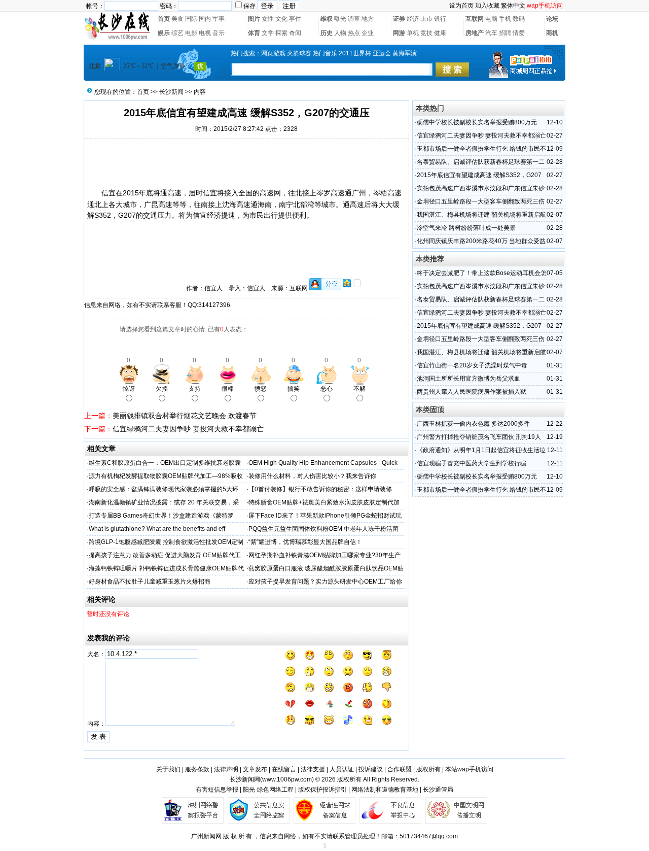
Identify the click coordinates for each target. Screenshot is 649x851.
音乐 (218, 33)
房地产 (474, 33)
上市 (426, 18)
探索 (281, 33)
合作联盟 (399, 769)
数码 (519, 18)
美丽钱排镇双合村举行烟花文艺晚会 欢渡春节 (185, 416)
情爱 (519, 33)
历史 (326, 33)
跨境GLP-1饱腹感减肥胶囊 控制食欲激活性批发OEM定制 (166, 542)
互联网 (474, 18)
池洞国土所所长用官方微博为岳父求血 (468, 378)
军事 (218, 18)
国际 (191, 18)
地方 (368, 18)
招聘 (505, 33)
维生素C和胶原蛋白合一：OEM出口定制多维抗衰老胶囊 (165, 462)
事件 (295, 18)
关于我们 (168, 769)
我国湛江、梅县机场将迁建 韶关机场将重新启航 (481, 214)
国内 (205, 18)
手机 (505, 18)
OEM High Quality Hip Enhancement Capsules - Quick (323, 462)
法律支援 (313, 769)
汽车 (491, 33)
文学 (268, 33)
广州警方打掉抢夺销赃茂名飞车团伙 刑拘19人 (479, 436)
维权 (326, 18)
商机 (552, 33)
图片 (254, 18)
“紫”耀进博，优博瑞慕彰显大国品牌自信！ (305, 542)
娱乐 (164, 33)
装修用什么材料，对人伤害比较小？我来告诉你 (312, 476)
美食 (177, 18)
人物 (340, 33)
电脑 (491, 18)
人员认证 (342, 769)
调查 (354, 18)
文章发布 (255, 769)
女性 (268, 18)
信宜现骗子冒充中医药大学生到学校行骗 (471, 463)
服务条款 (197, 769)
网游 (399, 33)
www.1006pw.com (287, 779)
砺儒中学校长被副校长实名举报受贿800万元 (477, 122)
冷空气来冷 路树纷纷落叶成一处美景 (466, 227)
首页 (164, 18)
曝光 (340, 18)
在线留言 (284, 769)
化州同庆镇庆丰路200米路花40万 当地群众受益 (481, 241)
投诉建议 (370, 769)
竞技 (426, 33)
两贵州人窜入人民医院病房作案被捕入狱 (471, 391)
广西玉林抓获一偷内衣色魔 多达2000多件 (473, 423)
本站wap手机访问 (469, 769)
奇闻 (295, 33)
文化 (281, 18)
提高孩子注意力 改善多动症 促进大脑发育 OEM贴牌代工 (165, 555)
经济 (413, 18)
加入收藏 (487, 5)
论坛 (552, 18)
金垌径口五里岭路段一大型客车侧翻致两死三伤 (481, 201)
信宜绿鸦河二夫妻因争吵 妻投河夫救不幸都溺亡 (188, 429)
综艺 (177, 33)
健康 (440, 33)
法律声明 (226, 769)
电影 (191, 33)
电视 (205, 33)
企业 (368, 33)
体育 (254, 33)
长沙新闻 (171, 91)
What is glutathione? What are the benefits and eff (157, 528)
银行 (440, 18)
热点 (354, 33)
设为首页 (461, 5)
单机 (413, 33)
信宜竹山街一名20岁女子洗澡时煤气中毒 (472, 365)
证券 (399, 18)
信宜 (108, 193)
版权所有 (428, 769)
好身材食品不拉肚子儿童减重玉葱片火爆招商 (149, 581)
